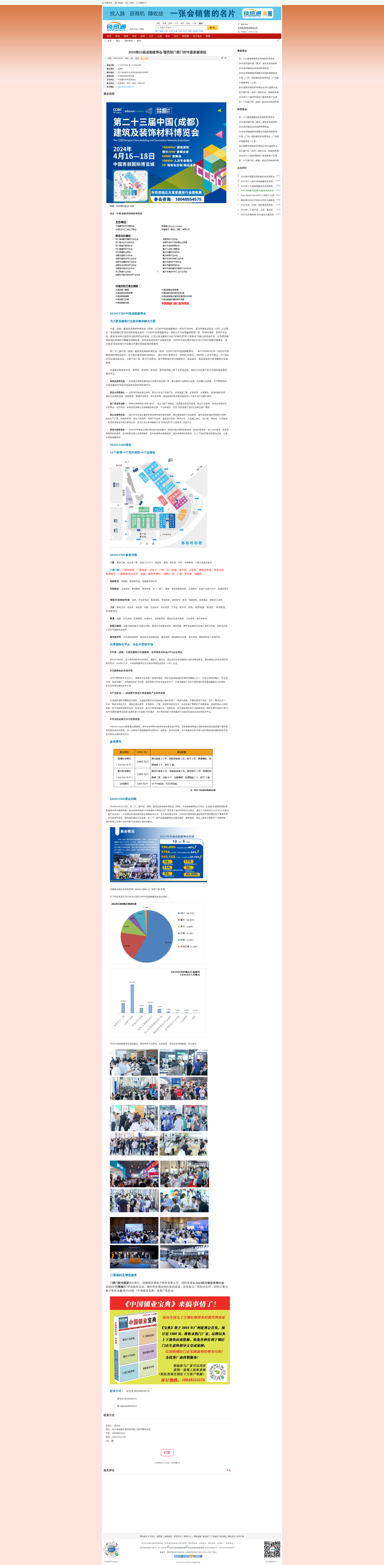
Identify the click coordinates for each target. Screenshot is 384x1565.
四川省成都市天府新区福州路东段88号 (133, 72)
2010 (171, 31)
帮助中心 (187, 1536)
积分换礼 (223, 1536)
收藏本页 (108, 3)
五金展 (195, 31)
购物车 (142, 3)
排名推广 (206, 1536)
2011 (185, 31)
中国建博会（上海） (248, 82)
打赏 (167, 1452)
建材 (139, 41)
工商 (175, 31)
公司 (166, 31)
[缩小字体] (225, 57)
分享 (167, 1463)
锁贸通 (159, 1536)
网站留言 (231, 1536)
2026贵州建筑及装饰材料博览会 (254, 68)
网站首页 (143, 1536)
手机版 (120, 3)
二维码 (131, 3)
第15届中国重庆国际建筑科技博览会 (258, 176)
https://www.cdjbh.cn (126, 87)
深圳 (190, 31)
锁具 (161, 31)
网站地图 (197, 1536)
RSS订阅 (240, 1536)
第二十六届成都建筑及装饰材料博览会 (256, 58)
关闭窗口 (175, 1463)
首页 (110, 41)
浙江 (157, 31)
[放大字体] (222, 57)
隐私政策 (168, 1536)
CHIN (201, 31)
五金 (180, 31)
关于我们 (151, 1536)
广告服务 (214, 1536)
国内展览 (128, 41)
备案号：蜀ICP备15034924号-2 (173, 1552)
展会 (118, 41)
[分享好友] (278, 40)
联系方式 (177, 1536)
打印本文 (159, 1463)
